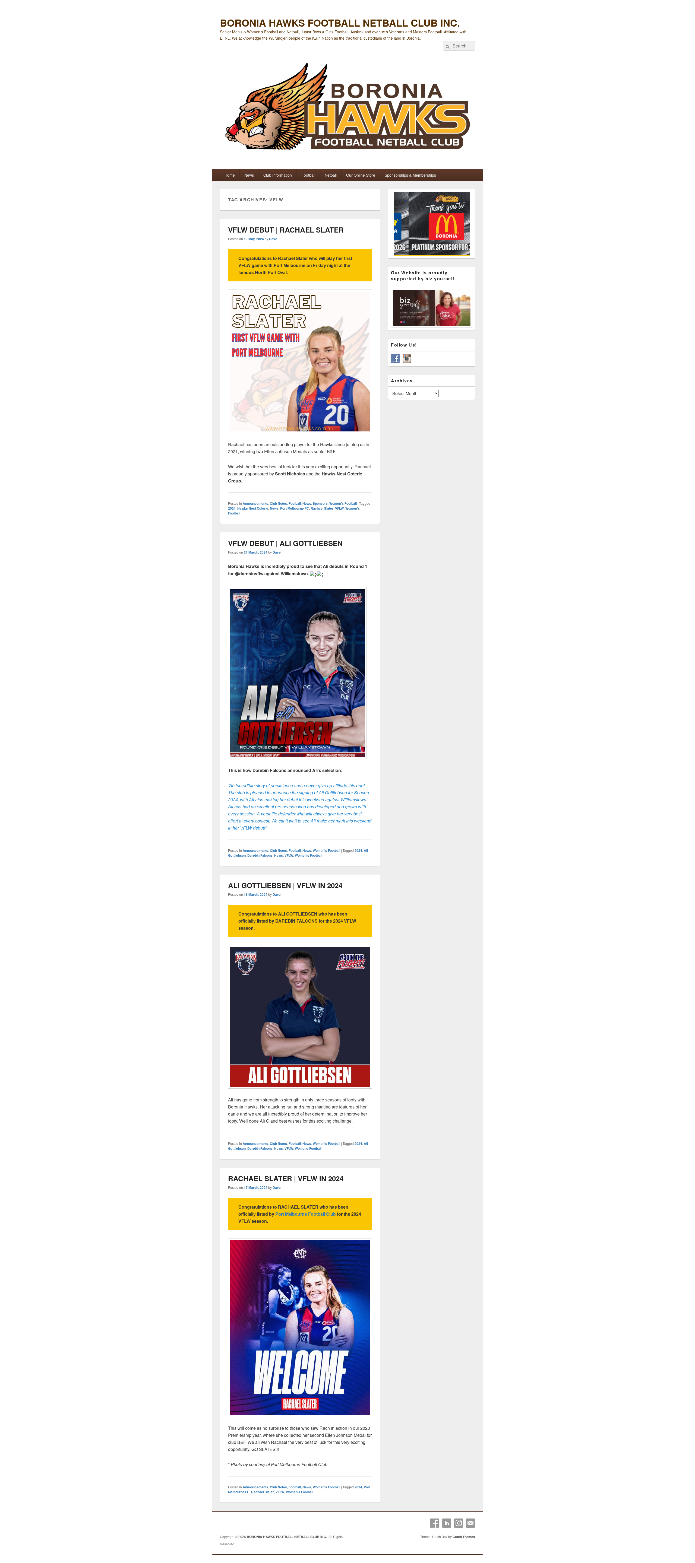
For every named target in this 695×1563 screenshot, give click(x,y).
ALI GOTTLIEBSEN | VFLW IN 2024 (285, 885)
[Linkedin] (446, 1523)
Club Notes (278, 503)
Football (308, 175)
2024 (232, 508)
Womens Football (308, 1148)
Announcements (255, 503)
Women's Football (343, 503)
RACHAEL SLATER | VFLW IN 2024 (285, 1178)
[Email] (470, 1523)
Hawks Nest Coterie (252, 508)
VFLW (339, 508)
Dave (273, 238)
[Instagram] (458, 1523)
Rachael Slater (322, 508)
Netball (331, 175)
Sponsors (320, 503)
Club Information (277, 175)
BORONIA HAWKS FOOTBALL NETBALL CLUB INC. (340, 22)
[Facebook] (434, 1523)
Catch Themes (464, 1536)
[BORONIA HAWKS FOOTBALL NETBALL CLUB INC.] (347, 114)
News (249, 175)
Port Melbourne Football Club (305, 1214)
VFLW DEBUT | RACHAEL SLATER (286, 230)
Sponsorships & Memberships (410, 175)
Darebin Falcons (260, 855)
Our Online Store (360, 175)
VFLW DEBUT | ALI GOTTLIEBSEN (285, 543)
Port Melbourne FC (294, 508)
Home (230, 175)
